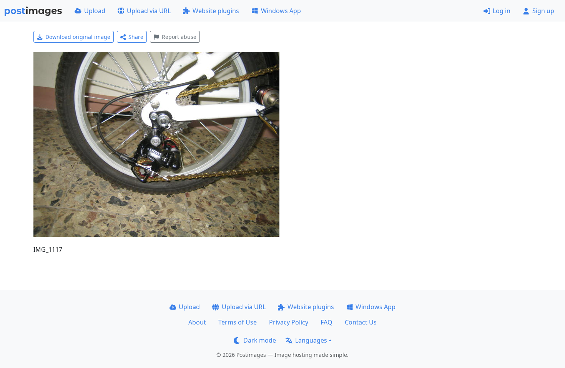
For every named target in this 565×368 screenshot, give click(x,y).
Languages (311, 340)
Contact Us (361, 322)
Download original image (77, 36)
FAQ (326, 322)
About (197, 322)
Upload (94, 11)
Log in (501, 11)
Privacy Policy (288, 322)
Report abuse (179, 36)
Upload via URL (149, 11)
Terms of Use (237, 322)
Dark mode (259, 340)
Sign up (543, 11)
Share (135, 36)
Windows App (281, 11)
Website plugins (216, 11)
